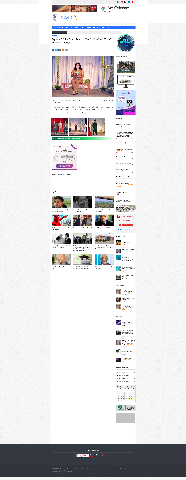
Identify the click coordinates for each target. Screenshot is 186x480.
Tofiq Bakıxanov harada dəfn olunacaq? (82, 227)
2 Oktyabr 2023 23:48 (56, 46)
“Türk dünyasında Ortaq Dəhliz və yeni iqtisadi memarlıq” (127, 277)
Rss (123, 468)
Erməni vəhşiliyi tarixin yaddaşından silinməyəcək (128, 269)
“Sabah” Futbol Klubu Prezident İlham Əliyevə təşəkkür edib (127, 351)
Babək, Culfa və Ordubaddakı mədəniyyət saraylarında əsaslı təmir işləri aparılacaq (103, 247)
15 (134, 394)
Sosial (81, 27)
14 (131, 394)
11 (123, 394)
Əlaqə (126, 468)
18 (123, 396)
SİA (52, 106)
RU (127, 31)
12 (126, 394)
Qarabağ (77, 27)
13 (129, 394)
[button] (132, 27)
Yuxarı (130, 468)
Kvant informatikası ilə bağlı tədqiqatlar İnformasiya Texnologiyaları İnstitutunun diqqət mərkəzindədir (128, 258)
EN (131, 31)
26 (126, 398)
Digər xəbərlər (131, 176)
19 (126, 396)
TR (135, 31)
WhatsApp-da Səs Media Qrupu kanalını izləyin (67, 138)
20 (129, 396)
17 (121, 396)
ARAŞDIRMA (100, 27)
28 (131, 398)
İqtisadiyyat (88, 27)
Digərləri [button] (107, 27)
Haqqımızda (118, 468)
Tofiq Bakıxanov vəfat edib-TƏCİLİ (103, 227)
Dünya (93, 27)
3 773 (64, 46)
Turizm (71, 27)
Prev (118, 67)
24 (121, 398)
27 (129, 398)
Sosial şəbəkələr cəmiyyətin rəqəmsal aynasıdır (127, 291)
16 (118, 396)
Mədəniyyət (57, 205)
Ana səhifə (112, 468)
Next (133, 67)
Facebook (62, 174)
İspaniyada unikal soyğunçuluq (126, 242)
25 (123, 398)
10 (121, 394)
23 (118, 398)
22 (134, 396)
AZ (124, 31)
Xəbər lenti (60, 27)
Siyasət (66, 27)
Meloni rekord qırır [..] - (75, 32)
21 (131, 396)
